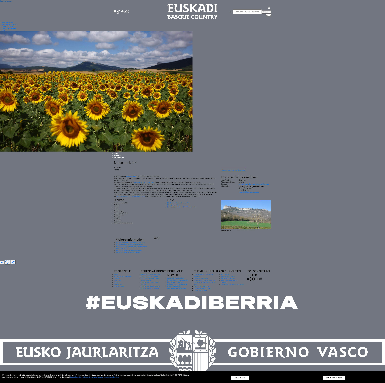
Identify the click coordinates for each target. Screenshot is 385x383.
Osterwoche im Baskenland (176, 288)
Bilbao (116, 274)
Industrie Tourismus (201, 278)
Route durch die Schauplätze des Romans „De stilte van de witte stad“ (205, 282)
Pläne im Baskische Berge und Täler (128, 252)
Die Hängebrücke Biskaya (149, 276)
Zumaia (116, 282)
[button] (269, 8)
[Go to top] (2, 262)
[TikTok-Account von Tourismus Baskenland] (119, 11)
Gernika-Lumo (119, 286)
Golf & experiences (200, 290)
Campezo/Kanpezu (262, 184)
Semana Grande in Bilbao (175, 278)
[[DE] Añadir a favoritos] (7, 262)
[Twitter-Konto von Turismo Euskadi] (127, 11)
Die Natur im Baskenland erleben (178, 203)
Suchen (265, 12)
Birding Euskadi (172, 205)
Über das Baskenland (228, 278)
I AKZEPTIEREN (240, 378)
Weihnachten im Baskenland (177, 284)
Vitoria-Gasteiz (131, 176)
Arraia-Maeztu (243, 184)
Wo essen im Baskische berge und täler (129, 244)
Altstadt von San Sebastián (150, 288)
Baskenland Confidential (202, 288)
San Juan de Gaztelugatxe (122, 276)
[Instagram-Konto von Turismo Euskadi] (115, 11)
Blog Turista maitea (228, 276)
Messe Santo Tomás (174, 286)
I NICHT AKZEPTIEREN (334, 378)
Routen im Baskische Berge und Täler (129, 250)
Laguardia (117, 280)
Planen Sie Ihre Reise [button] (9, 28)
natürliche (117, 156)
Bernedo (252, 184)
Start (116, 154)
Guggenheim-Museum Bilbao (151, 274)
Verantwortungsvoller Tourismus (232, 284)
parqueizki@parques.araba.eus (249, 192)
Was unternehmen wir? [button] (9, 24)
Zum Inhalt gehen (6, 1)
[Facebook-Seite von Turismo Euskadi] (122, 11)
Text (231, 12)
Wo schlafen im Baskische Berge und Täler (130, 242)
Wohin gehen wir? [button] (8, 22)
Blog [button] (3, 30)
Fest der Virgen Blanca (174, 282)
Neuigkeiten (225, 274)
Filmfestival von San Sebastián (177, 280)
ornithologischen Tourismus (144, 182)
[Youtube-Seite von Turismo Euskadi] (125, 11)
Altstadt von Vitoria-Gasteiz (150, 286)
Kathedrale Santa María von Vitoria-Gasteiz (150, 279)
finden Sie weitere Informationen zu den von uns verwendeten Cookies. (94, 377)
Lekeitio (116, 278)
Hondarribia (118, 284)
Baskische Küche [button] (7, 26)
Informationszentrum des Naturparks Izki (130, 196)
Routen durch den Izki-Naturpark (233, 170)
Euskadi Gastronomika (201, 286)
